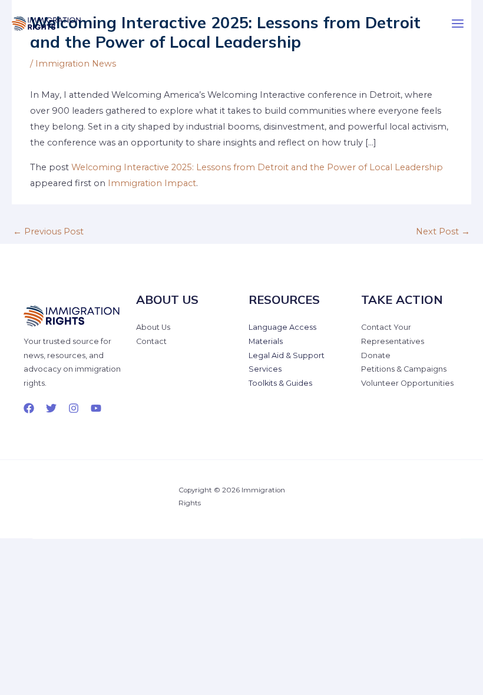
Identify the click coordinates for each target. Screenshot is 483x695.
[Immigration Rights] (47, 24)
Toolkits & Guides (280, 383)
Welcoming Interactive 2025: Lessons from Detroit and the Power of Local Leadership (257, 167)
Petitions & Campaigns (403, 369)
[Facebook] (29, 408)
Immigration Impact (152, 183)
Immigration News (75, 63)
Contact (151, 341)
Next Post (443, 231)
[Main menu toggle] (457, 23)
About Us (153, 327)
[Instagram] (73, 408)
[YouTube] (96, 408)
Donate (376, 355)
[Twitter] (51, 408)
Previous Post (48, 231)
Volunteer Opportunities (407, 383)
